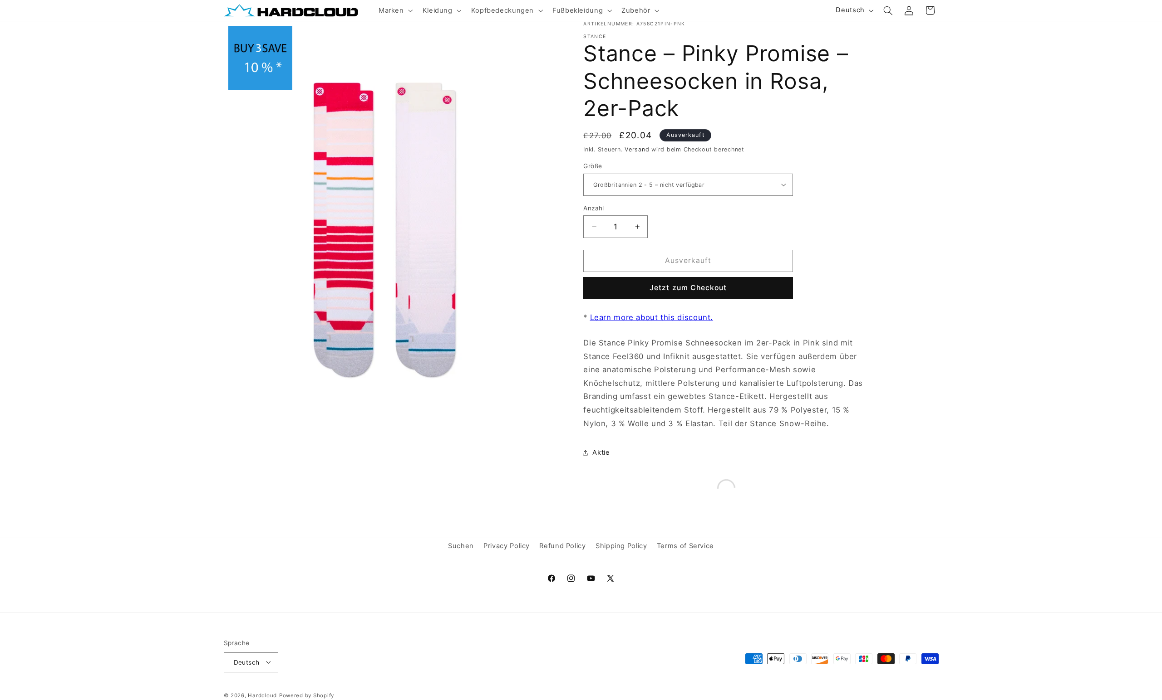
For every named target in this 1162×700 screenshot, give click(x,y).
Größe (592, 166)
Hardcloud (262, 695)
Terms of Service (685, 546)
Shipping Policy (621, 546)
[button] (395, 10)
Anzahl (593, 208)
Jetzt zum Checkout (688, 287)
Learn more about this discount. (652, 317)
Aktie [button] (601, 452)
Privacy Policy (506, 546)
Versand (637, 149)
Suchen (461, 546)
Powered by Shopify (306, 695)
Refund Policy (562, 546)
